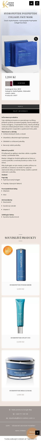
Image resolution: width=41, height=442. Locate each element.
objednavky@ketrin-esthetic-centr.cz (22, 418)
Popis (20, 106)
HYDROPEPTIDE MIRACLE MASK (21, 391)
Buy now (22, 83)
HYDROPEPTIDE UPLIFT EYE (20, 338)
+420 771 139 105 (22, 414)
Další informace (20, 111)
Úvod (6, 21)
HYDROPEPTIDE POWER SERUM (20, 285)
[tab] (20, 106)
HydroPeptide (13, 21)
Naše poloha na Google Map (22, 410)
